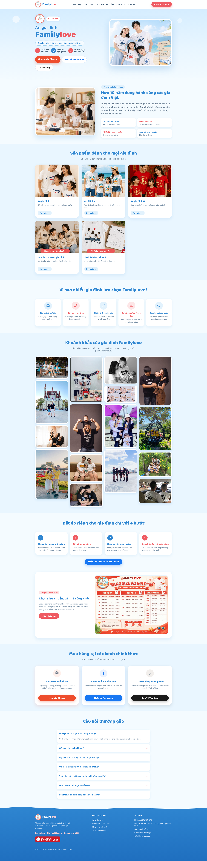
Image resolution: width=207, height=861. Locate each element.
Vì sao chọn (102, 4)
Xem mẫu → (44, 213)
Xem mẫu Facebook (74, 59)
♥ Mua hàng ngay (161, 4)
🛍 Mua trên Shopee (47, 59)
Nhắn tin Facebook (103, 698)
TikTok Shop (44, 67)
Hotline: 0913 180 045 (143, 820)
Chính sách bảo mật (142, 832)
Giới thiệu (77, 4)
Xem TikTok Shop (149, 698)
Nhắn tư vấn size (49, 616)
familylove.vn (97, 820)
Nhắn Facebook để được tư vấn (103, 561)
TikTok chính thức (99, 830)
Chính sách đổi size (142, 829)
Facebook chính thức (101, 823)
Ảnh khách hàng (118, 4)
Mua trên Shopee (57, 698)
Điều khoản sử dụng (142, 836)
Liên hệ (131, 4)
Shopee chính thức (100, 827)
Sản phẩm (89, 4)
